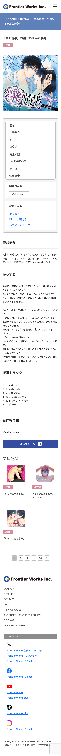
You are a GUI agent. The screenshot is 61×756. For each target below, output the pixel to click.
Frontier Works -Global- (20, 676)
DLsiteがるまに (18, 219)
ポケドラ (14, 214)
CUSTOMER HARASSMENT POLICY (22, 614)
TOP (6, 19)
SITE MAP (9, 620)
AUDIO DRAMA (20, 19)
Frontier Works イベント (20, 661)
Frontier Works (15, 692)
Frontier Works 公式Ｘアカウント (24, 650)
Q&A (6, 604)
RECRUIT (9, 594)
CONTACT (9, 599)
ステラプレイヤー (19, 224)
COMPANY (9, 588)
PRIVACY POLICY (12, 609)
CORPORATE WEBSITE (16, 625)
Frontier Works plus (17, 697)
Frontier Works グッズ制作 (22, 655)
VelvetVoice (19, 194)
